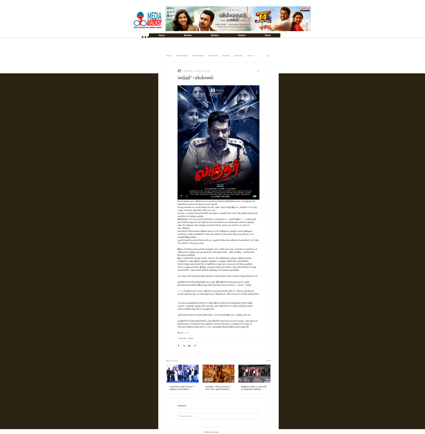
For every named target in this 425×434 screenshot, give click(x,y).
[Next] (305, 18)
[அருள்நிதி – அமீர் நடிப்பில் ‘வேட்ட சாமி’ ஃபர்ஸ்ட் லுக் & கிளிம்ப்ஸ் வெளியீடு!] (219, 374)
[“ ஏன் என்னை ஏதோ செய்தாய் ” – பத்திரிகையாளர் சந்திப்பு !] (183, 374)
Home (169, 55)
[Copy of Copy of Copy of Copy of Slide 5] (238, 26)
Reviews (226, 55)
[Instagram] (148, 37)
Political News (198, 55)
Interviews (238, 55)
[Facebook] (142, 37)
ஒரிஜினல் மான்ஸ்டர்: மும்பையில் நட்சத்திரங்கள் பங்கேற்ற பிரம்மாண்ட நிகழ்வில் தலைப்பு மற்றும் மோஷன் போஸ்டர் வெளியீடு (254, 387)
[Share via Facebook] (179, 346)
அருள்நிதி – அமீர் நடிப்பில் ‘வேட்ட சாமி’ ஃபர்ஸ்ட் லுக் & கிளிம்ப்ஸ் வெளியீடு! (218, 387)
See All (268, 360)
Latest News (182, 338)
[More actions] (258, 70)
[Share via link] (195, 346)
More (249, 55)
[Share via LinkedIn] (189, 346)
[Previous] (171, 18)
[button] (214, 35)
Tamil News (213, 55)
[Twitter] (145, 37)
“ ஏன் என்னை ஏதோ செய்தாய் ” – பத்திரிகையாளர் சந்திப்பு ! (182, 387)
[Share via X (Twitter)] (184, 346)
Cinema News (182, 55)
